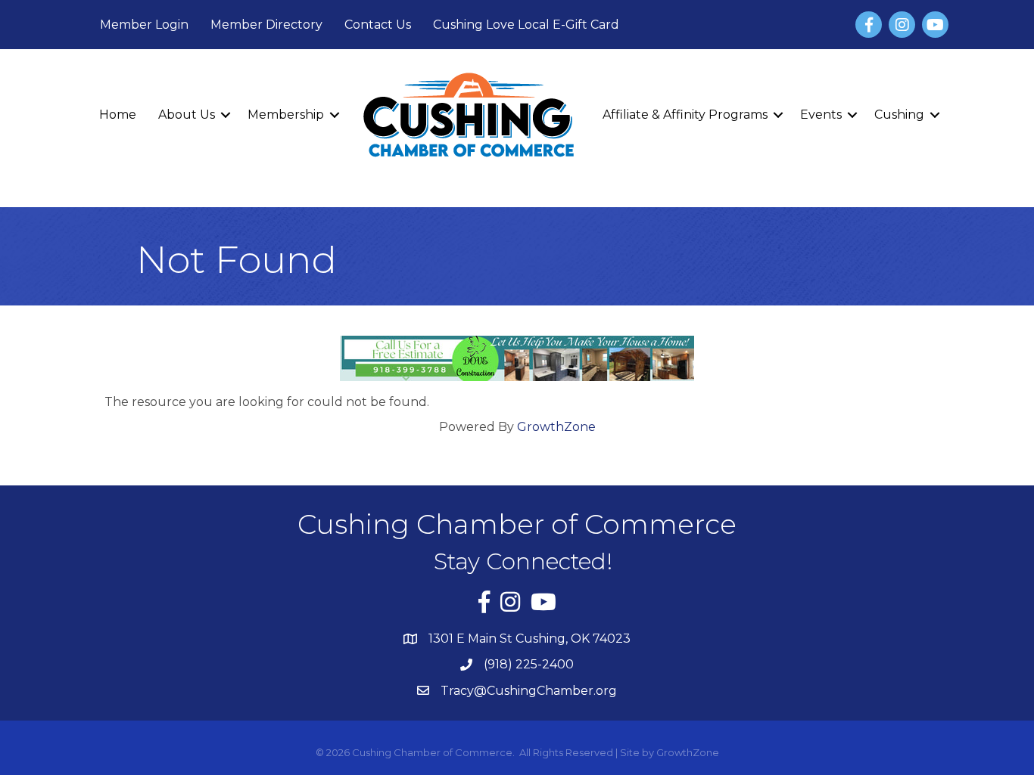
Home (117, 114)
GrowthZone (556, 427)
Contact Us (377, 24)
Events (821, 114)
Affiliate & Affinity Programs (685, 114)
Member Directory (266, 24)
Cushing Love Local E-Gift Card (526, 24)
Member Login (144, 24)
